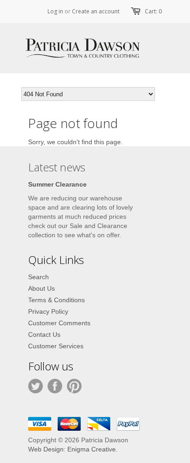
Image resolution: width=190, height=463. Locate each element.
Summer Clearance (57, 184)
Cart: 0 (153, 11)
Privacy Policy (48, 311)
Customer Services (55, 346)
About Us (41, 288)
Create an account (95, 11)
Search (38, 277)
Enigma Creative (91, 449)
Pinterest (74, 386)
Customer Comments (59, 323)
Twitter (35, 386)
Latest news (56, 167)
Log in (55, 11)
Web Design (46, 449)
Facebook (55, 386)
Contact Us (44, 334)
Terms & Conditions (56, 300)
